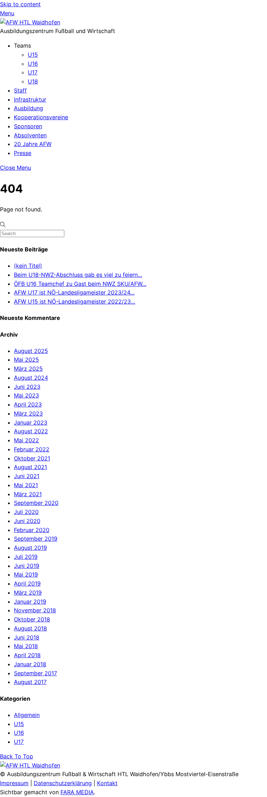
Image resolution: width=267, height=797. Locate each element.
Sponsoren (28, 126)
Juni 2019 (26, 565)
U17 (33, 72)
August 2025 (31, 350)
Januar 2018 (30, 664)
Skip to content (20, 4)
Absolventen (30, 135)
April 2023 (28, 404)
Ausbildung (28, 108)
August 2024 (31, 377)
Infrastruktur (30, 99)
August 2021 (30, 467)
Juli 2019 (26, 556)
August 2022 (31, 431)
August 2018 (30, 628)
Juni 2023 (27, 386)
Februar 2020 (31, 529)
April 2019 (27, 583)
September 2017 (35, 673)
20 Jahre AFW (32, 143)
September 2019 (35, 538)
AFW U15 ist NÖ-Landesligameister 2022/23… (74, 301)
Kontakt (107, 783)
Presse (22, 153)
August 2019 (30, 547)
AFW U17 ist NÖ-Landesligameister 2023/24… (74, 292)
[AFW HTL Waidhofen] (30, 22)
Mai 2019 (26, 574)
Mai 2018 (26, 646)
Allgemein (27, 714)
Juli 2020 (26, 511)
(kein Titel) (28, 265)
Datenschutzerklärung (63, 783)
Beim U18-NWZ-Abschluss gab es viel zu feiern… (78, 274)
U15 (33, 54)
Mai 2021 (26, 485)
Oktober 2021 (32, 458)
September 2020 (36, 502)
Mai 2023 (26, 395)
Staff (20, 90)
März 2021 (28, 494)
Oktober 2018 (32, 619)
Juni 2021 (26, 476)
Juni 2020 (27, 520)
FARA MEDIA (77, 792)
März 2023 (28, 413)
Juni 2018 (26, 637)
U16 (33, 63)
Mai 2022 (26, 440)
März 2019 (28, 592)
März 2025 (28, 368)
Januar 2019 (30, 601)
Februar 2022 (31, 449)
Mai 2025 (26, 359)
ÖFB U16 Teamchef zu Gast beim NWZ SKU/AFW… (80, 283)
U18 (33, 81)
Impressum (14, 783)
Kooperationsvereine (41, 117)
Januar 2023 (30, 422)
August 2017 (30, 681)
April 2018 (27, 655)
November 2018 (35, 610)
